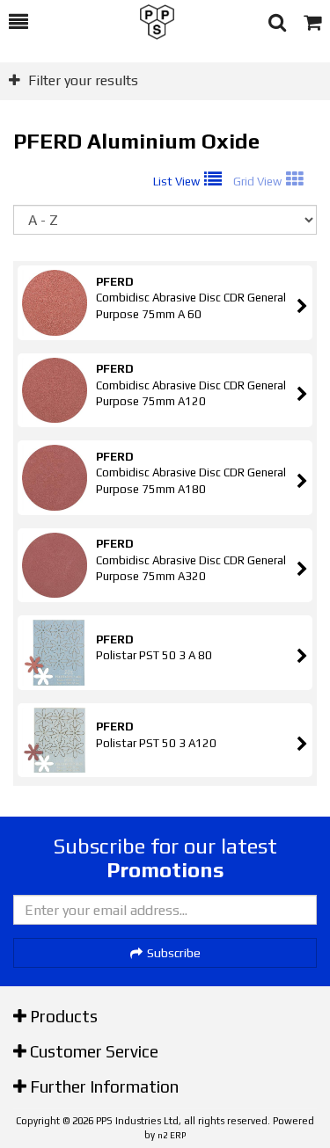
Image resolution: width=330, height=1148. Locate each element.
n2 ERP (172, 1135)
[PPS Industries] (148, 22)
